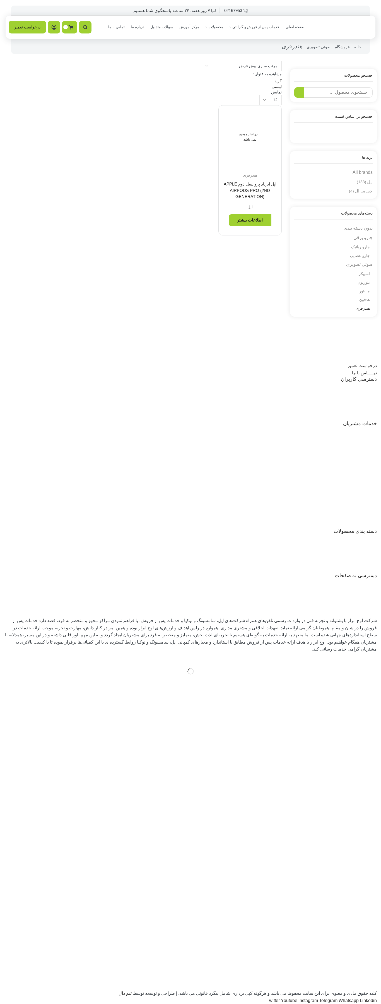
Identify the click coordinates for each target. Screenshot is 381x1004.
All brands (363, 172)
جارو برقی (363, 237)
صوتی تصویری (319, 47)
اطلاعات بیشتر (250, 220)
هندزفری (250, 175)
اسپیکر (364, 273)
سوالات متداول (161, 27)
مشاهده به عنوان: (267, 74)
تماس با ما (116, 27)
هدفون (364, 299)
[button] (362, 365)
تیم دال (125, 993)
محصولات (216, 27)
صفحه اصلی (295, 27)
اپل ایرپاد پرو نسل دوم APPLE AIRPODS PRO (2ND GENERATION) (250, 190)
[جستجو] (299, 92)
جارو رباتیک (360, 247)
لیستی (277, 86)
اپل (250, 207)
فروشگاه (342, 47)
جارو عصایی (360, 255)
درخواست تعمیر (27, 27)
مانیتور (364, 291)
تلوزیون (364, 282)
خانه (357, 47)
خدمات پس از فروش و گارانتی (255, 27)
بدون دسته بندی (358, 228)
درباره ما (137, 27)
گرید (278, 81)
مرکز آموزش (189, 27)
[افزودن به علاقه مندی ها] (272, 117)
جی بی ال (361, 191)
